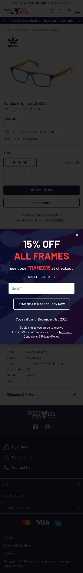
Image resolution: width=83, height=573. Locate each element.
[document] (41, 286)
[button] (77, 235)
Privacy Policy (50, 336)
